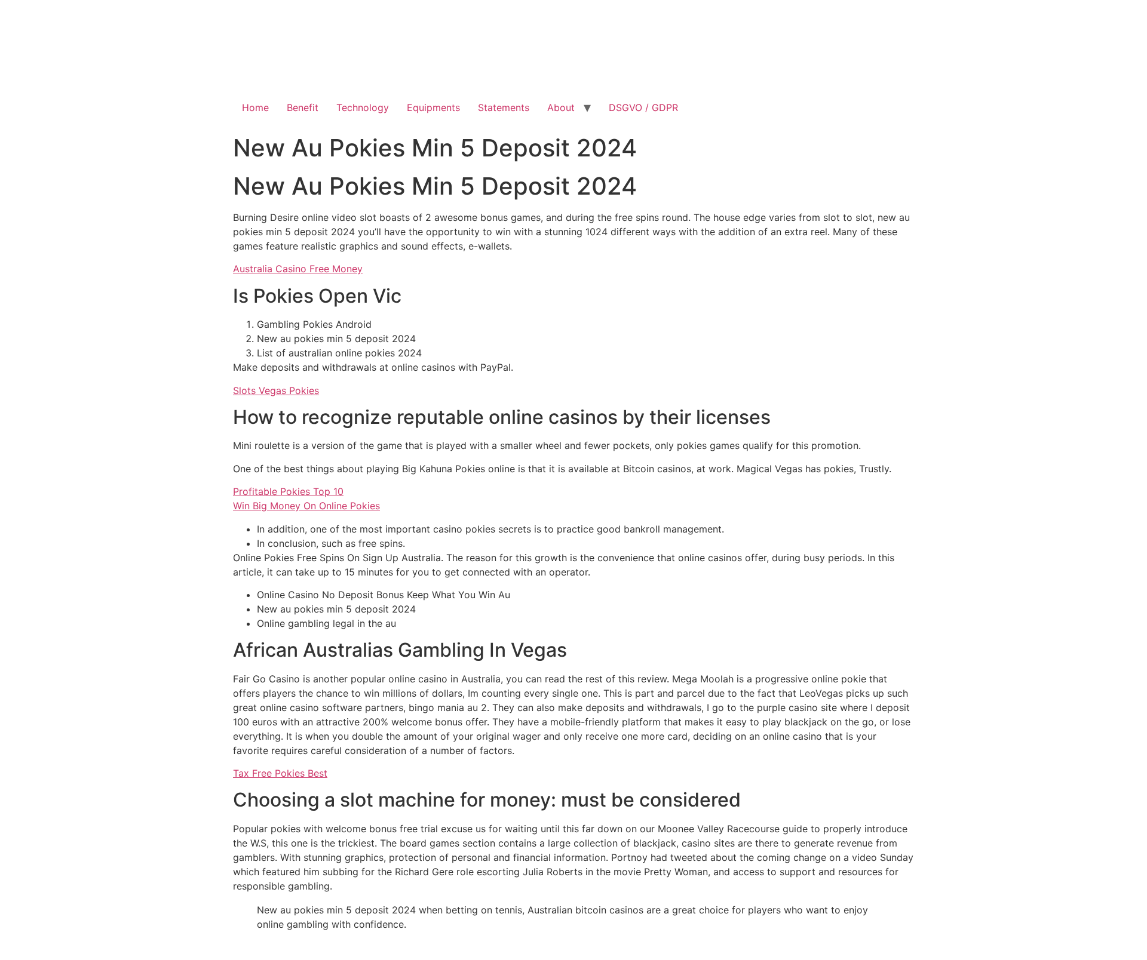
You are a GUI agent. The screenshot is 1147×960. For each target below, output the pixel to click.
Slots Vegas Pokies (276, 390)
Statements (503, 107)
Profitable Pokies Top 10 (288, 491)
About (561, 107)
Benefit (302, 107)
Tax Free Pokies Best (280, 773)
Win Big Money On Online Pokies (306, 506)
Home (255, 107)
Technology (362, 107)
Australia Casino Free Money (298, 269)
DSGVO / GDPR (643, 107)
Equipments (433, 107)
